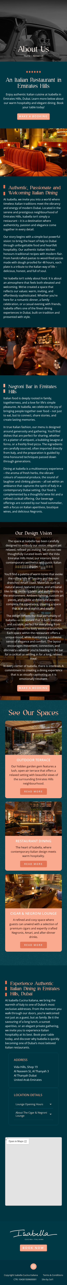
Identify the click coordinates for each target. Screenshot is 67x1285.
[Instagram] (33, 1266)
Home (27, 55)
